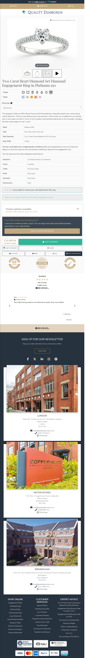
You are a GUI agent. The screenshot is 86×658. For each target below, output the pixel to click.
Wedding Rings (15, 606)
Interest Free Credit (42, 622)
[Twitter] (34, 359)
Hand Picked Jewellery (15, 619)
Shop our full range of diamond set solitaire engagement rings (28, 197)
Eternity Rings (15, 609)
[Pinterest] (56, 359)
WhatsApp (43, 435)
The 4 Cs (69, 633)
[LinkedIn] (42, 359)
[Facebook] (28, 359)
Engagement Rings (15, 603)
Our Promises (42, 612)
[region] (42, 306)
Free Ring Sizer (42, 625)
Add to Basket (51, 242)
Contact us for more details (42, 231)
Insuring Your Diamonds (42, 629)
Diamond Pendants (15, 629)
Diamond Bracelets (15, 632)
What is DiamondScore (69, 626)
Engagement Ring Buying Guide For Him (69, 615)
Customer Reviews (42, 615)
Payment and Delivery (42, 632)
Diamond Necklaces (15, 626)
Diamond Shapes (69, 623)
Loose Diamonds (15, 616)
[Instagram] (49, 359)
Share (51, 248)
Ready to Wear (15, 623)
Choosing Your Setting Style (69, 620)
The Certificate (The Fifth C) (69, 636)
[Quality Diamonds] (42, 12)
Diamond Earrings (15, 613)
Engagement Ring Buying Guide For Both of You (69, 609)
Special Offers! (42, 605)
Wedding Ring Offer (42, 609)
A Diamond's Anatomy (69, 630)
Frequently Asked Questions (42, 619)
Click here (8, 190)
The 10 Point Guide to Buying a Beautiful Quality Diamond (69, 604)
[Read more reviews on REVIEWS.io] (42, 288)
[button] (11, 103)
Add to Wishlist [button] (11, 248)
